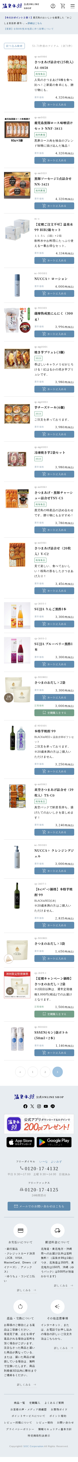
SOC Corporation (33, 1446)
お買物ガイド (59, 1409)
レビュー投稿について (18, 1422)
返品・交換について (20, 1318)
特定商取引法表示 (39, 1435)
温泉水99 (12, 6)
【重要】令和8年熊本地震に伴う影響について (29, 29)
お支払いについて (20, 1242)
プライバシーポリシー (20, 1429)
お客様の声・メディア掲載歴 (28, 1409)
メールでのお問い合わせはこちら (39, 1206)
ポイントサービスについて (28, 1416)
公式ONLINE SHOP (31, 6)
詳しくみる (24, 1290)
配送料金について (57, 1242)
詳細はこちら (35, 23)
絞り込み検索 (14, 46)
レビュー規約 (44, 1422)
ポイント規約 (57, 1416)
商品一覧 (19, 1403)
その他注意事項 (57, 1318)
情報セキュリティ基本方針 (55, 1429)
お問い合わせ (65, 1422)
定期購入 (34, 1403)
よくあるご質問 (54, 1403)
